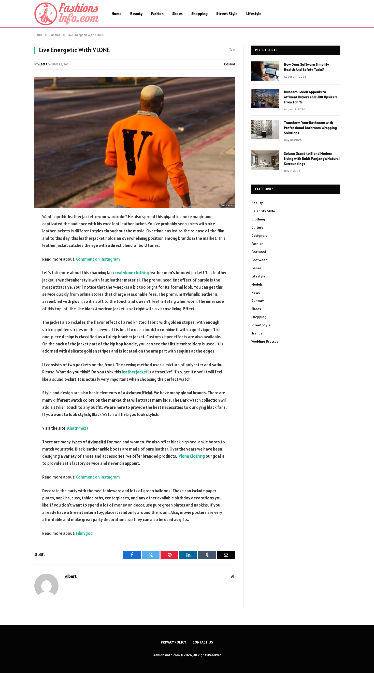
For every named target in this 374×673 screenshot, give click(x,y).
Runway (257, 300)
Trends (256, 333)
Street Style (227, 13)
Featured (258, 251)
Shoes (177, 13)
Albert (42, 64)
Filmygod (84, 533)
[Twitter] (16, 243)
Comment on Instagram (98, 259)
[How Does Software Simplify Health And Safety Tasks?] (265, 71)
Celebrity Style (263, 211)
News (255, 292)
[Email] (16, 282)
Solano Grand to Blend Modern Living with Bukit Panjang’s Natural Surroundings (312, 158)
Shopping (199, 13)
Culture (257, 227)
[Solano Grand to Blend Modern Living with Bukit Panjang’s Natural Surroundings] (265, 160)
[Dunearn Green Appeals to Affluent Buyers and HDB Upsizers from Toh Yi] (265, 98)
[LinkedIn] (16, 256)
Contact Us (203, 642)
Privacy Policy (173, 642)
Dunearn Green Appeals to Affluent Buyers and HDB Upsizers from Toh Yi (310, 97)
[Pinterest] (16, 269)
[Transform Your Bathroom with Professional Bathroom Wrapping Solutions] (265, 129)
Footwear (259, 260)
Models (257, 284)
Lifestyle (254, 13)
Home (117, 13)
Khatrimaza (78, 428)
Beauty (136, 13)
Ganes (256, 268)
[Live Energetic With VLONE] (134, 142)
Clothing (258, 219)
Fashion (157, 13)
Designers (259, 235)
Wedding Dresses (264, 341)
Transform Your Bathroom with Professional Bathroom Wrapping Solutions (310, 127)
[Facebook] (16, 230)
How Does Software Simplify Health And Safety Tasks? (306, 67)
